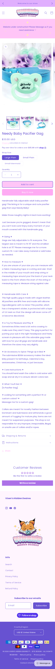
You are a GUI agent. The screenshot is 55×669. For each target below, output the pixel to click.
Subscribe (41, 605)
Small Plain (28, 157)
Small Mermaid (14, 164)
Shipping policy (37, 659)
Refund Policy (11, 588)
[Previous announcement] (3, 3)
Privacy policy (39, 655)
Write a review (27, 483)
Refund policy (25, 655)
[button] (3, 13)
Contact (9, 570)
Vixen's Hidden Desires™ (19, 651)
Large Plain (10, 157)
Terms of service (21, 659)
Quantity (6, 169)
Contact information (28, 663)
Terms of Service (13, 582)
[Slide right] (52, 124)
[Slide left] (3, 124)
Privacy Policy (11, 576)
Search (8, 564)
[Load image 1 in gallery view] (13, 123)
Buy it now (27, 192)
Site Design (37, 651)
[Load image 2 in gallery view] (27, 123)
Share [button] (7, 451)
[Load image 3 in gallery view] (41, 123)
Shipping (5, 143)
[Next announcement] (52, 3)
